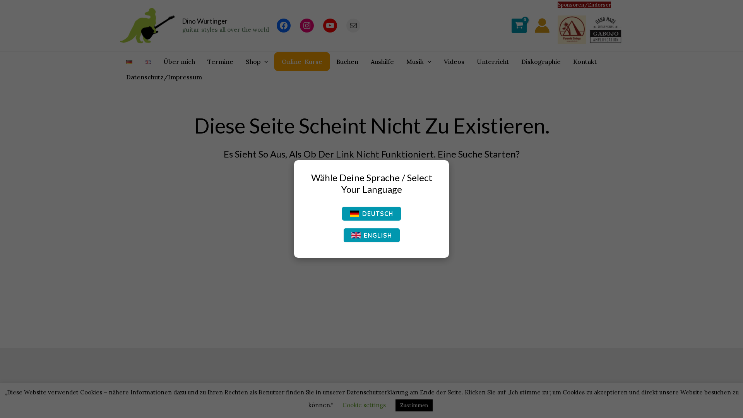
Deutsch (377, 214)
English (378, 235)
